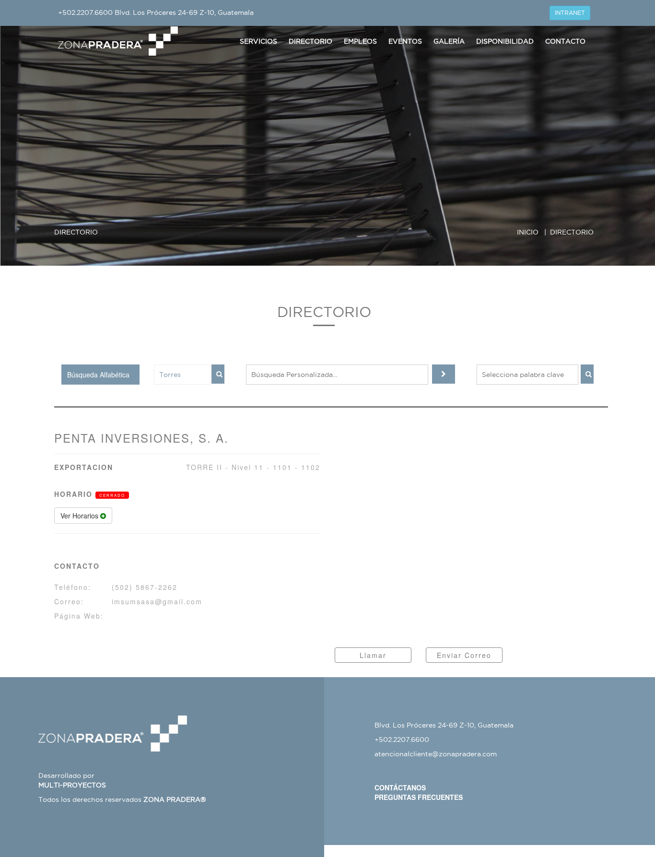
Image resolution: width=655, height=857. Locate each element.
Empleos (360, 41)
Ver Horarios (80, 515)
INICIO (527, 232)
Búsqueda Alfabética (98, 374)
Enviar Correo (464, 655)
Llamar (373, 655)
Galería (449, 41)
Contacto (565, 41)
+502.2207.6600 (85, 12)
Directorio (310, 41)
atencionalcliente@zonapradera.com (435, 754)
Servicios (258, 41)
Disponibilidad (505, 41)
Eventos (405, 41)
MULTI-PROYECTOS (72, 785)
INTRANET (570, 13)
